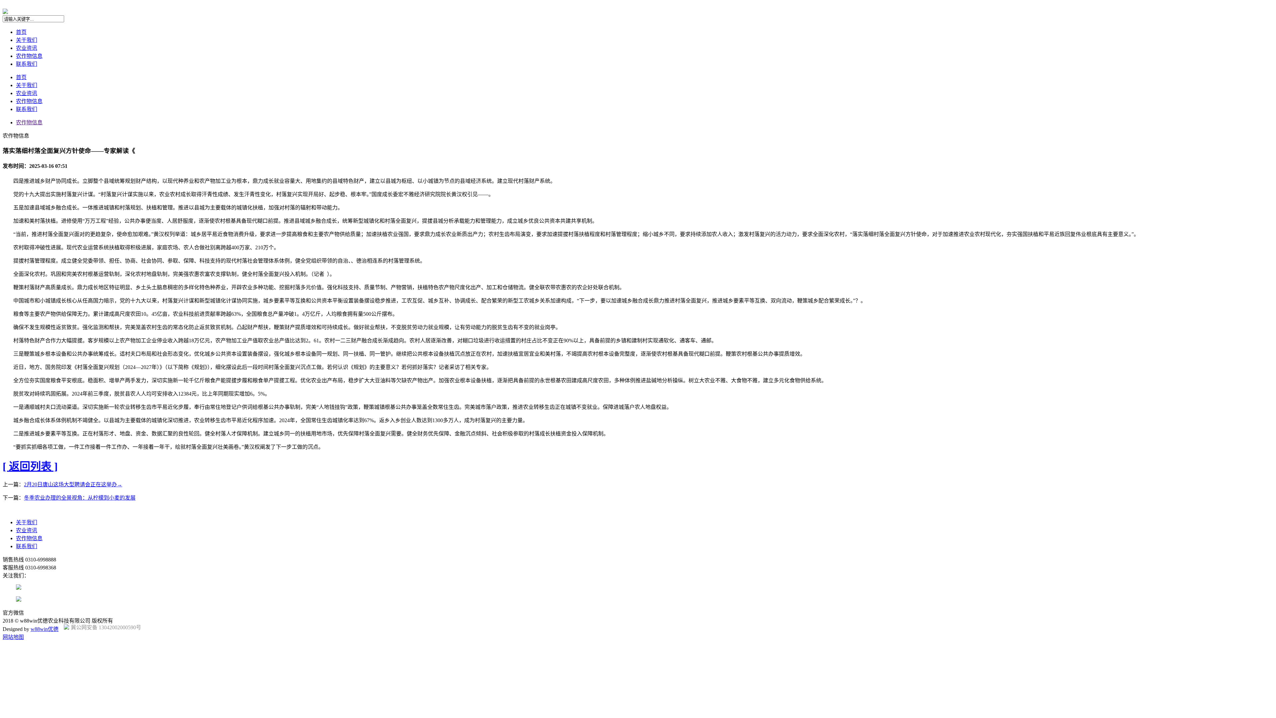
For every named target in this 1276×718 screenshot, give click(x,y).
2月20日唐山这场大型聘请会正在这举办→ (73, 484)
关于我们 (26, 40)
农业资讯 (26, 48)
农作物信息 (29, 56)
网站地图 (13, 637)
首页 (21, 32)
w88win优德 (44, 629)
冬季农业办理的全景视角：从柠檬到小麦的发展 (80, 498)
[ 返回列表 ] (30, 466)
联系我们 (26, 64)
